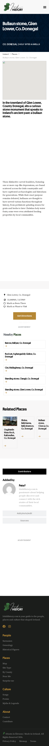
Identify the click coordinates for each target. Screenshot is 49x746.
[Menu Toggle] (44, 7)
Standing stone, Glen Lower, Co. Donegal (24, 389)
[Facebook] (4, 626)
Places (14, 54)
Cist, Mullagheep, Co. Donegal (19, 367)
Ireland (6, 54)
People (7, 635)
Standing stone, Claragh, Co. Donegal (22, 378)
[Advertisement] (24, 151)
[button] (6, 346)
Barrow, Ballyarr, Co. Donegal (18, 343)
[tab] (24, 472)
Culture (7, 689)
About (6, 711)
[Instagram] (9, 626)
